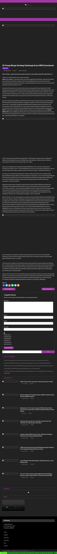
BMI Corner (5, 68)
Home (5, 532)
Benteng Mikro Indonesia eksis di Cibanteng (10, 289)
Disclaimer (6, 540)
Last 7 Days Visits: (8, 526)
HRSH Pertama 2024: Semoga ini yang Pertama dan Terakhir (36, 381)
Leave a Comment (22, 70)
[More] (18, 285)
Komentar (6, 300)
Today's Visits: (7, 524)
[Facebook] (3, 285)
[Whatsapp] (12, 285)
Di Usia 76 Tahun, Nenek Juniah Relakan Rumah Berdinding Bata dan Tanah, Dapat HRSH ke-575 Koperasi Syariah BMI (28, 372)
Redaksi (14, 70)
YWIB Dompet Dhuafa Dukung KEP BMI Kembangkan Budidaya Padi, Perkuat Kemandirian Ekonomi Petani (28, 365)
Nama (5, 315)
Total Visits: (6, 528)
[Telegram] (15, 285)
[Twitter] (6, 285)
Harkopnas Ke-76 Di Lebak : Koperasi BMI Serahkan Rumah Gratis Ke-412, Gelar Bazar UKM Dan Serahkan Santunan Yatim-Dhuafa (37, 409)
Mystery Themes (31, 550)
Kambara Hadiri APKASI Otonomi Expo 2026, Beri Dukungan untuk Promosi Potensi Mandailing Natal (27, 363)
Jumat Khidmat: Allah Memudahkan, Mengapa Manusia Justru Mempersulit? (22, 368)
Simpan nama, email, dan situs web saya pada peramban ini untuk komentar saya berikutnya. (8, 339)
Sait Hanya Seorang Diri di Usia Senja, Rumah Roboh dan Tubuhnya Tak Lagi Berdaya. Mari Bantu (26, 360)
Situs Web (6, 327)
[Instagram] (9, 285)
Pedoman (6, 537)
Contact (6, 545)
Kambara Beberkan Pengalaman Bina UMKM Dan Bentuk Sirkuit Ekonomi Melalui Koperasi (37, 395)
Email (5, 321)
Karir (5, 543)
